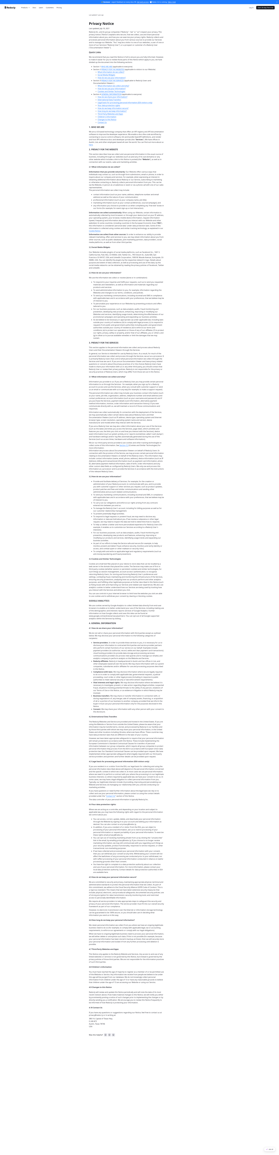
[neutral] (109, 1035)
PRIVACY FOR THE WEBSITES (112, 69)
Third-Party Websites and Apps (110, 114)
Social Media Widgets (106, 75)
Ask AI (271, 1149)
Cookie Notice (94, 231)
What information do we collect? (111, 72)
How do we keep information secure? (113, 108)
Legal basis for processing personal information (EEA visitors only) (125, 102)
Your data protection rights (109, 105)
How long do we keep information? (112, 111)
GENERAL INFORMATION (111, 94)
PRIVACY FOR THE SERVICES (112, 80)
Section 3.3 (124, 445)
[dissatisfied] (105, 1035)
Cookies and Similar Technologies (111, 91)
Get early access (143, 2)
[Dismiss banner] (277, 2)
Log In (251, 8)
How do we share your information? (112, 97)
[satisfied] (113, 1035)
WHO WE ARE (106, 66)
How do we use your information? (112, 78)
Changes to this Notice (107, 119)
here (91, 145)
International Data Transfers (109, 100)
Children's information (107, 117)
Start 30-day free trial (265, 8)
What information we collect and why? (113, 86)
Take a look (172, 2)
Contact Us (102, 122)
